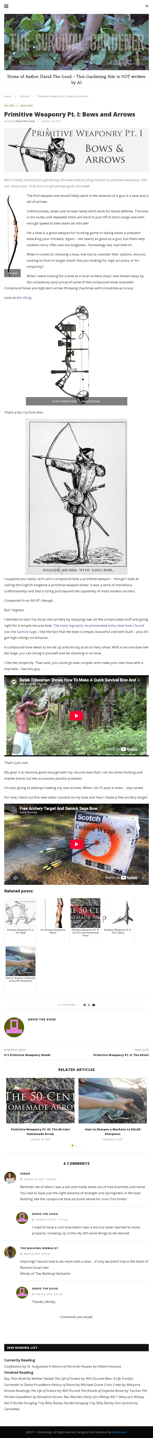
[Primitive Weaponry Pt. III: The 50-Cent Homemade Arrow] (40, 1100)
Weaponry (26, 105)
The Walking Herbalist (39, 1248)
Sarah (25, 1173)
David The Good (25, 121)
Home (7, 96)
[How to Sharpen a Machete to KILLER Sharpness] (112, 1100)
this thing (24, 297)
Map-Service (119, 1432)
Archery (24, 96)
